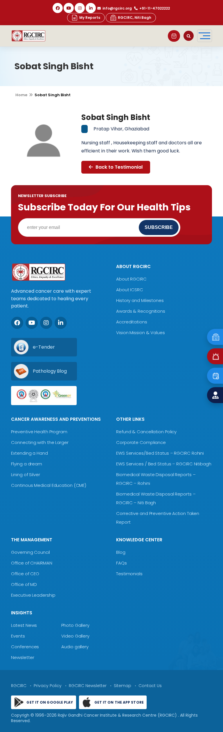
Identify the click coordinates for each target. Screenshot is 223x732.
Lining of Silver (25, 474)
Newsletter (22, 657)
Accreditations (131, 322)
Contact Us (150, 686)
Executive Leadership (33, 595)
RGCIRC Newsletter (88, 686)
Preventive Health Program (39, 432)
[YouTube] (69, 8)
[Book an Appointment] (174, 36)
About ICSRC (129, 290)
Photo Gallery (75, 625)
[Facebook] (58, 8)
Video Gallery (75, 636)
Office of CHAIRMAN (31, 563)
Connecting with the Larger (39, 442)
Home (21, 95)
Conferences (25, 647)
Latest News (24, 625)
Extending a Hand (29, 453)
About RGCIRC (131, 279)
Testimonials (129, 574)
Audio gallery (75, 647)
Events (18, 636)
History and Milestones (140, 300)
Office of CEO (25, 574)
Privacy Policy (48, 686)
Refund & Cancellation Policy (146, 432)
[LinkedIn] (91, 8)
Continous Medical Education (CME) (48, 485)
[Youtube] (32, 323)
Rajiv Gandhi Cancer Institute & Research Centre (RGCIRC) (118, 715)
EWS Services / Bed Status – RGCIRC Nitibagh (163, 464)
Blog (120, 552)
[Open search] (189, 36)
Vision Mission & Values (140, 332)
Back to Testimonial (118, 167)
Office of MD (24, 584)
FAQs (121, 563)
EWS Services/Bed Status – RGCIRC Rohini (160, 453)
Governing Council (30, 552)
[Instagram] (80, 8)
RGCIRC (18, 686)
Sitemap (122, 686)
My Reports (89, 17)
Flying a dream (26, 464)
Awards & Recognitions (140, 311)
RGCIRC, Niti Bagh (134, 17)
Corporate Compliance (141, 442)
